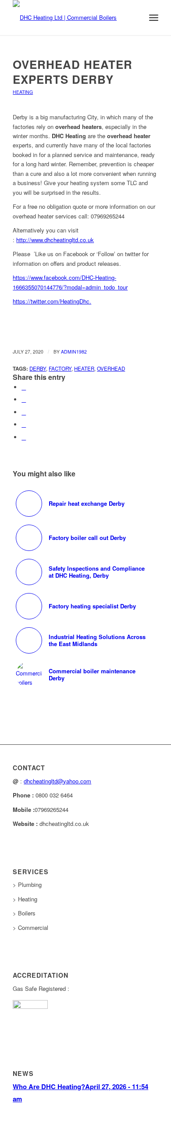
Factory (60, 368)
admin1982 (74, 351)
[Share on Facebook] (23, 387)
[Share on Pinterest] (23, 424)
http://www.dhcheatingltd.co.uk (55, 240)
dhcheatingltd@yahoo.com (57, 781)
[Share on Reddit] (23, 437)
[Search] (134, 17)
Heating (23, 92)
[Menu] (153, 17)
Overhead (111, 368)
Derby (37, 368)
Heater (84, 368)
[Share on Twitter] (23, 399)
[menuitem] (134, 17)
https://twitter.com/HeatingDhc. (52, 301)
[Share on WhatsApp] (23, 412)
